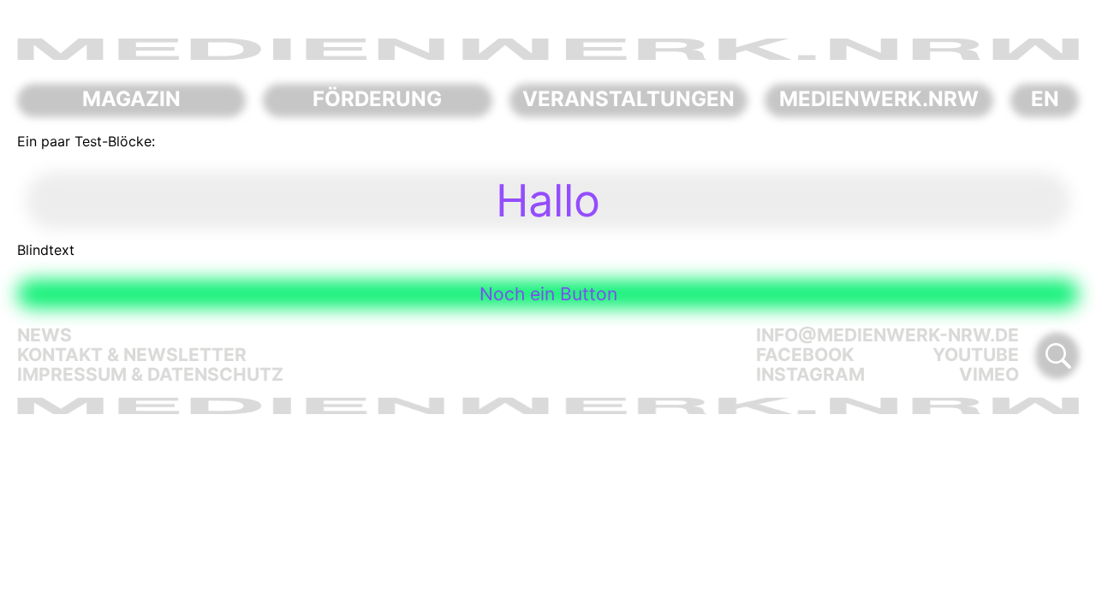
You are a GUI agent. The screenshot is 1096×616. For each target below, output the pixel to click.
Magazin (131, 99)
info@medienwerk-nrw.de (887, 335)
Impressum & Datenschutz (150, 374)
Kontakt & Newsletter (132, 354)
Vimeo (989, 374)
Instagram (810, 374)
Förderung (377, 99)
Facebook (805, 354)
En (1045, 99)
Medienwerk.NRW (879, 99)
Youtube (975, 354)
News (44, 335)
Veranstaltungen (628, 99)
